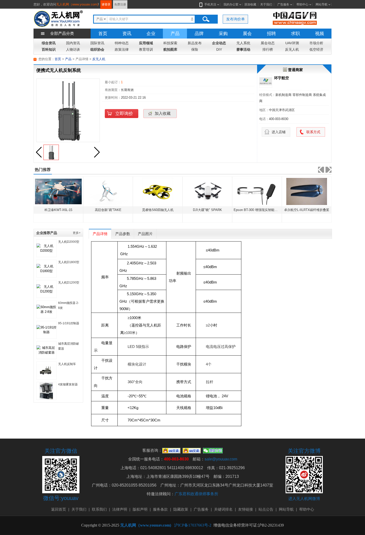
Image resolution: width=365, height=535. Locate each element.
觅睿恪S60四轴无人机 (112, 210)
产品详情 (100, 234)
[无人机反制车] (46, 370)
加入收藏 (163, 113)
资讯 (126, 33)
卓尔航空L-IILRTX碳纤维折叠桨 (261, 210)
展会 (247, 33)
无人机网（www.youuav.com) (77, 4)
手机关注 (210, 4)
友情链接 (245, 509)
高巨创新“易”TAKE (63, 210)
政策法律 (122, 49)
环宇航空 (281, 78)
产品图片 (145, 234)
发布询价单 (235, 19)
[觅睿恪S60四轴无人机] (112, 191)
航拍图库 (170, 49)
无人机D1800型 (68, 262)
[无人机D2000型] (46, 248)
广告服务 (283, 4)
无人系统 (243, 43)
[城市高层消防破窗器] (46, 350)
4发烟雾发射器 (68, 384)
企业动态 (219, 43)
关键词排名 (223, 509)
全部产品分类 (62, 33)
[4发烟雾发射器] (46, 391)
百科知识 (49, 49)
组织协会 (97, 49)
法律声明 (119, 509)
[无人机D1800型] (46, 268)
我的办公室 (230, 4)
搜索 (206, 19)
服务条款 (160, 509)
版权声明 (140, 509)
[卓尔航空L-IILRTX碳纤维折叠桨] (261, 191)
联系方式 (313, 132)
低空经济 (316, 49)
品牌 (199, 33)
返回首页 (58, 509)
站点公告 (265, 509)
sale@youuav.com (221, 459)
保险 (194, 49)
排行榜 (267, 49)
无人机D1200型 (68, 282)
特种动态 (122, 43)
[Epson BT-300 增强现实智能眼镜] (212, 191)
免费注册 (120, 4)
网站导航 (322, 4)
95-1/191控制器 (68, 323)
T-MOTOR (311, 210)
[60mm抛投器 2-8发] (46, 309)
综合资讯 (49, 43)
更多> (76, 233)
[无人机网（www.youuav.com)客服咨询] (171, 450)
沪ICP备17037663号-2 (192, 525)
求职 (295, 33)
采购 (223, 33)
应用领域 (146, 43)
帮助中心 (302, 4)
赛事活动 (243, 49)
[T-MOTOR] (311, 191)
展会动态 (268, 43)
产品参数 (122, 234)
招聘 (271, 33)
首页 (102, 33)
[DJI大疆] (162, 191)
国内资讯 (73, 43)
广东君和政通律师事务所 (196, 494)
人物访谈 (73, 49)
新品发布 (195, 43)
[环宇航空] (265, 81)
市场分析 (316, 43)
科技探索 (170, 43)
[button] (96, 152)
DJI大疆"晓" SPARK (162, 210)
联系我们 (99, 509)
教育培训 (146, 49)
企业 (150, 33)
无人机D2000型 (68, 242)
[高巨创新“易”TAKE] (63, 191)
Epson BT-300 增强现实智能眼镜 (212, 210)
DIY (219, 49)
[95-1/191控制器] (46, 329)
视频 (319, 33)
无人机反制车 (67, 364)
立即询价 (124, 113)
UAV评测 (292, 43)
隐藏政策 (180, 509)
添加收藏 (250, 4)
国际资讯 (97, 43)
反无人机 (292, 49)
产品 (175, 33)
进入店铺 (279, 132)
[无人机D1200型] (46, 289)
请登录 (106, 4)
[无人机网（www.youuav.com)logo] (58, 18)
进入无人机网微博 (304, 498)
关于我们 (266, 4)
